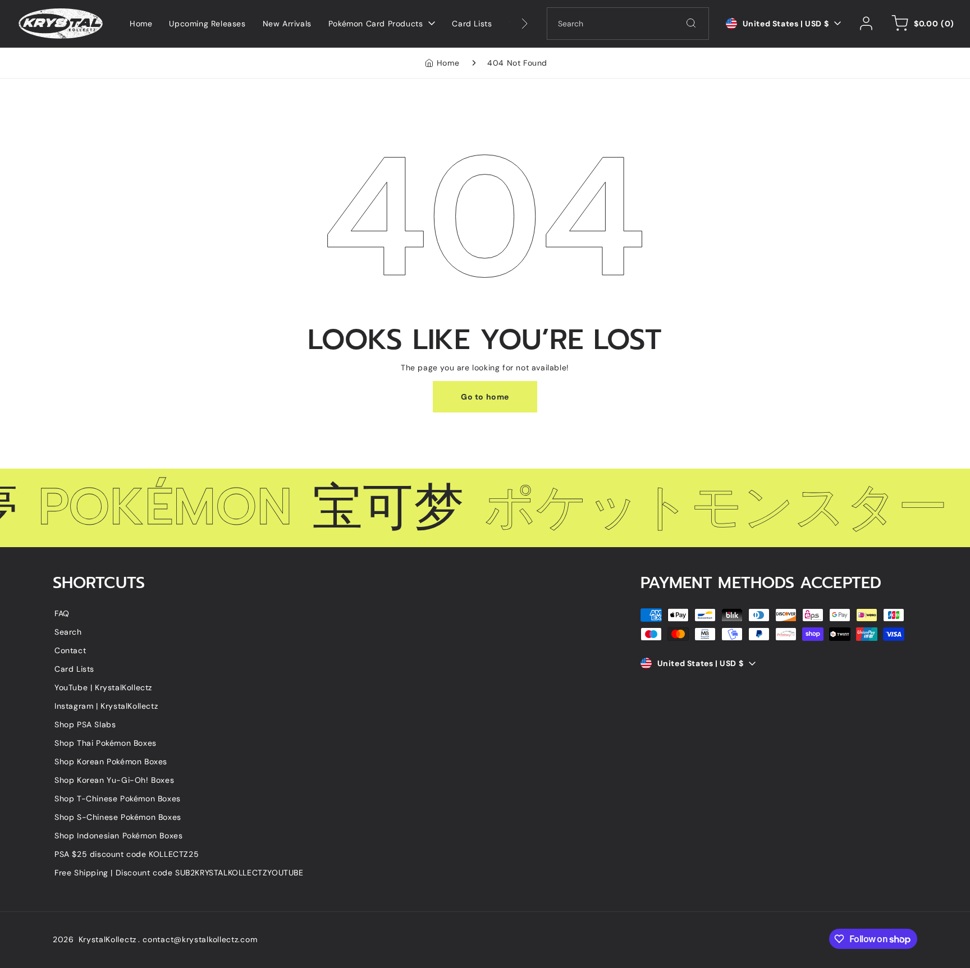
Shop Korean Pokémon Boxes (110, 761)
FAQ (62, 613)
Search (68, 632)
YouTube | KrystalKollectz (103, 687)
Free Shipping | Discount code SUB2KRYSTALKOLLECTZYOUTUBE (179, 873)
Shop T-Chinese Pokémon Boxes (117, 798)
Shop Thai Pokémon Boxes (105, 743)
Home (448, 63)
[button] (920, 23)
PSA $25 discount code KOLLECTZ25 (126, 854)
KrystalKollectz (108, 939)
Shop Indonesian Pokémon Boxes (118, 836)
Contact (70, 650)
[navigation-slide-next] (510, 23)
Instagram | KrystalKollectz (106, 706)
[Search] (691, 23)
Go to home (485, 397)
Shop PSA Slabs (85, 724)
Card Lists (74, 669)
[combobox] (627, 23)
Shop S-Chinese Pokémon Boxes (117, 817)
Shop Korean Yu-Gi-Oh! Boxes (114, 780)
